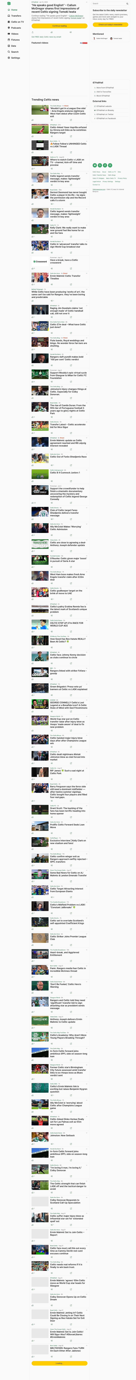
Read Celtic (53, 190)
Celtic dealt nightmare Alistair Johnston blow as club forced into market (67, 757)
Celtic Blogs (112, 175)
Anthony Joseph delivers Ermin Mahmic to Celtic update (66, 1020)
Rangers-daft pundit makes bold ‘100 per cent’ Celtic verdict (66, 358)
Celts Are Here (55, 273)
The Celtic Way (55, 173)
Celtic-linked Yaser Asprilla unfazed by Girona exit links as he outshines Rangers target (68, 130)
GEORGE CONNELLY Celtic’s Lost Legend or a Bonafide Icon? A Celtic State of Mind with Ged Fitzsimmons (68, 705)
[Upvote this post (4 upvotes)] (33, 417)
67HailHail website (104, 106)
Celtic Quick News (56, 620)
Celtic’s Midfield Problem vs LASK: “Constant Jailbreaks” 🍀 (68, 906)
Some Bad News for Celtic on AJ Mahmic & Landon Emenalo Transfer (68, 874)
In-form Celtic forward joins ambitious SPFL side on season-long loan (68, 1054)
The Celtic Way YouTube (58, 1032)
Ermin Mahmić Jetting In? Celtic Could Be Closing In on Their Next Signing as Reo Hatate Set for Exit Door (67, 1316)
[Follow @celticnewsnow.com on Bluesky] (95, 165)
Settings (117, 181)
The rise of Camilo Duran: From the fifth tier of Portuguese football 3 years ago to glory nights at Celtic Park (68, 409)
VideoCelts (53, 540)
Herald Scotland (55, 209)
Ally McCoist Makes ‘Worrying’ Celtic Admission (65, 528)
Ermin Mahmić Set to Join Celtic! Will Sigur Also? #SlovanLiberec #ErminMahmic (66, 1334)
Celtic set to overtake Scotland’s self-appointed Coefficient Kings (67, 922)
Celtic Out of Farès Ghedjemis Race (68, 456)
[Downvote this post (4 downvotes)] (52, 503)
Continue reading (59, 26)
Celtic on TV (54, 157)
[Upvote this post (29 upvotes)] (33, 503)
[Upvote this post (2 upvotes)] (33, 284)
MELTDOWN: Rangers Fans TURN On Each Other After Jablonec (67, 1349)
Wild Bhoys (56, 1364)
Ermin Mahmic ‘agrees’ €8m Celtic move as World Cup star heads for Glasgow (67, 1283)
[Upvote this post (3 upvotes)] (33, 168)
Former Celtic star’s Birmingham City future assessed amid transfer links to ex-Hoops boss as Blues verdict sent (68, 1071)
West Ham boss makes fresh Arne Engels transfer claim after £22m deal (67, 577)
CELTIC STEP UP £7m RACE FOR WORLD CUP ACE (66, 624)
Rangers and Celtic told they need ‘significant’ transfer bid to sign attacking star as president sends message (67, 1004)
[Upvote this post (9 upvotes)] (33, 268)
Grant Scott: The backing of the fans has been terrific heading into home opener (67, 811)
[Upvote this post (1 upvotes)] (33, 236)
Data (119, 172)
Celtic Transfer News (99, 175)
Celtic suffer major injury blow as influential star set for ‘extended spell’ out (67, 1219)
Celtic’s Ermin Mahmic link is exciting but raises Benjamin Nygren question (68, 1089)
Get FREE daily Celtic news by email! (46, 37)
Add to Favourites (104, 92)
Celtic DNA (53, 1084)
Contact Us (96, 185)
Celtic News (96, 172)
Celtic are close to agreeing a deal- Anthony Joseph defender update (68, 543)
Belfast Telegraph (37, 289)
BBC (51, 668)
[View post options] (86, 106)
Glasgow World (55, 716)
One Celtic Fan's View (57, 322)
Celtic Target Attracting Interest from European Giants (66, 890)
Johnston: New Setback (62, 1135)
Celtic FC (53, 225)
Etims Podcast (54, 1361)
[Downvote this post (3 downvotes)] (52, 382)
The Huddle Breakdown (58, 902)
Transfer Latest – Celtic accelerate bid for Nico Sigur (68, 425)
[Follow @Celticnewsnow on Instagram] (110, 165)
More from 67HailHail (105, 88)
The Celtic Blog (55, 338)
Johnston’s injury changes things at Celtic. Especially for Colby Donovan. (68, 392)
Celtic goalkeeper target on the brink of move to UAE (66, 592)
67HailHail (35, 2)
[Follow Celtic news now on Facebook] (105, 165)
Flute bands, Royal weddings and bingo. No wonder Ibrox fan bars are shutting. (68, 343)
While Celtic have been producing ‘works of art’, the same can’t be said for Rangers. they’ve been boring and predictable (58, 294)
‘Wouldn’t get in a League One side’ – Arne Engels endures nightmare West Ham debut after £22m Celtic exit (68, 112)
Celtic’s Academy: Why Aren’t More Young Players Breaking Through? (68, 1036)
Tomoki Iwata (75, 18)
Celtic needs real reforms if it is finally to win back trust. (66, 1265)
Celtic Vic (53, 768)
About (104, 172)
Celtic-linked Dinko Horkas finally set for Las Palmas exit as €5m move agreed (67, 1122)
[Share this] (33, 32)
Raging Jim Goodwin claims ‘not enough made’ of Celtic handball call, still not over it (66, 311)
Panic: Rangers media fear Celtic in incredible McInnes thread (68, 969)
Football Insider (55, 556)
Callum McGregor (76, 16)
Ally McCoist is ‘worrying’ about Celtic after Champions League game (66, 1105)
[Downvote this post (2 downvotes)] (52, 897)
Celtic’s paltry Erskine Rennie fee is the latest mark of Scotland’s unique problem (68, 609)
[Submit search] (127, 4)
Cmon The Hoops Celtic (58, 870)
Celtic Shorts (54, 422)
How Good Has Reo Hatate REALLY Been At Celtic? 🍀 (68, 640)
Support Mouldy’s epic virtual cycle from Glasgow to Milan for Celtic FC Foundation (68, 375)
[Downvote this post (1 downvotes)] (52, 204)
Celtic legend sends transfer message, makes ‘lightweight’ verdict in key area (65, 179)
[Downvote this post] (71, 32)
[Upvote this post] (52, 32)
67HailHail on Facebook (106, 118)
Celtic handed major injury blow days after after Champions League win (68, 741)
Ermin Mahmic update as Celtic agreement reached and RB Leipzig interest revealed (68, 443)
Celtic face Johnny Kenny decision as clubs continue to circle (68, 656)
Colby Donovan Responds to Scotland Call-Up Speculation (65, 1201)
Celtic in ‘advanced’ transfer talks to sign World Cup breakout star (68, 245)
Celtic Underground (56, 470)
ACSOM (52, 700)
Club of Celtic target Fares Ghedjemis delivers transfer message (64, 513)
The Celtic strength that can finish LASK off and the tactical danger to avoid (68, 1186)
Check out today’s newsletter (110, 24)
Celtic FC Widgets (98, 178)
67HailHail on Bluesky (105, 110)
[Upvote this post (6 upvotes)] (33, 382)
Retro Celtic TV (111, 178)
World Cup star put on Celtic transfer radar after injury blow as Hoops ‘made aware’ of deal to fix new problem (67, 723)
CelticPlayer (54, 838)
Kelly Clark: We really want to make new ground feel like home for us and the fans (68, 230)
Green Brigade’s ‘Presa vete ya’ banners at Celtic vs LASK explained (68, 688)
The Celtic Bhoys (55, 106)
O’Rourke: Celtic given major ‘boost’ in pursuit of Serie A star (68, 559)
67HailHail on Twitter (105, 114)
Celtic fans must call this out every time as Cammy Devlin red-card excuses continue (68, 1251)
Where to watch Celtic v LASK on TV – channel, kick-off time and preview (67, 162)
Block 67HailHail (103, 96)
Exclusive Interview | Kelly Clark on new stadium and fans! (68, 842)
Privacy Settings (108, 181)
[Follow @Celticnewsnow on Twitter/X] (100, 165)
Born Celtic (53, 141)
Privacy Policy (122, 178)
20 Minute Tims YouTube (58, 636)
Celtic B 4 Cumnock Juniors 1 (65, 472)
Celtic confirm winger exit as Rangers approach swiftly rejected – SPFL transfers (68, 859)
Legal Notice (97, 181)
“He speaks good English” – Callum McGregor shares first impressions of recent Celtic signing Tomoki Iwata (55, 8)
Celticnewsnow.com (99, 189)
